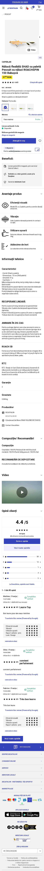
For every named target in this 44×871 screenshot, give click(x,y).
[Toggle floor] (41, 193)
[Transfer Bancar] (19, 801)
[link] (22, 541)
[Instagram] (17, 828)
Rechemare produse (14, 867)
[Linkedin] (21, 828)
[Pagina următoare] (40, 747)
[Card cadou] (24, 800)
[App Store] (13, 816)
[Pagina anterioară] (3, 747)
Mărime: (5, 115)
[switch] (40, 141)
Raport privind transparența (26, 865)
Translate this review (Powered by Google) (21, 618)
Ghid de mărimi (36, 115)
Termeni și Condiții (12, 858)
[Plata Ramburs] (40, 800)
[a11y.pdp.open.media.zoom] (22, 37)
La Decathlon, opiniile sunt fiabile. (22, 584)
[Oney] (34, 800)
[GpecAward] (30, 829)
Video (33, 50)
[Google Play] (30, 816)
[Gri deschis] (13, 107)
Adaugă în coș (19, 141)
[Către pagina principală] (12, 8)
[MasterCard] (9, 800)
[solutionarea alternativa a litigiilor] (22, 840)
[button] (39, 37)
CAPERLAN (6, 62)
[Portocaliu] (5, 107)
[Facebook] (9, 828)
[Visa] (4, 800)
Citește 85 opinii (28, 82)
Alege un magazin (8, 135)
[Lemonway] (22, 804)
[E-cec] (29, 801)
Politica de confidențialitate (29, 858)
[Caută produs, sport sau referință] (21, 8)
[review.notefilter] (40, 557)
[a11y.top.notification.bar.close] (40, 2)
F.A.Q (13, 865)
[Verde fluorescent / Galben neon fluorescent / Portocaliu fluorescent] (22, 107)
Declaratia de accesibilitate (31, 867)
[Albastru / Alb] (30, 107)
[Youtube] (13, 828)
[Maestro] (14, 800)
